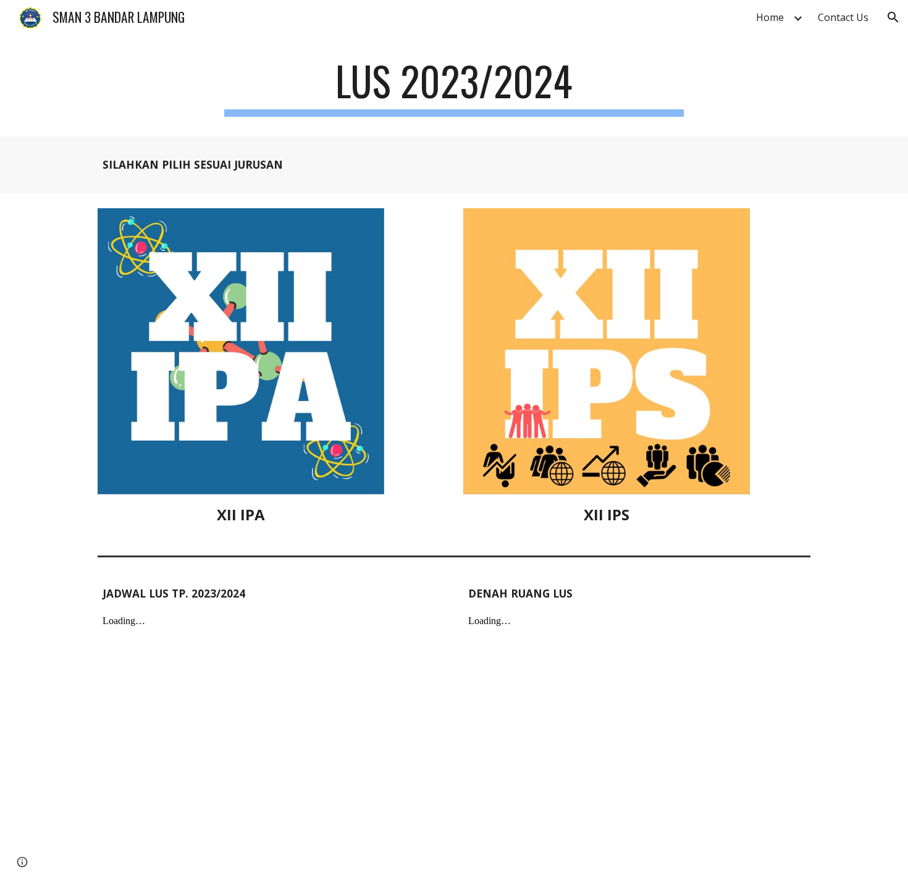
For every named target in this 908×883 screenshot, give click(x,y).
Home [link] (770, 17)
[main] (454, 87)
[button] (893, 17)
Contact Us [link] (843, 17)
